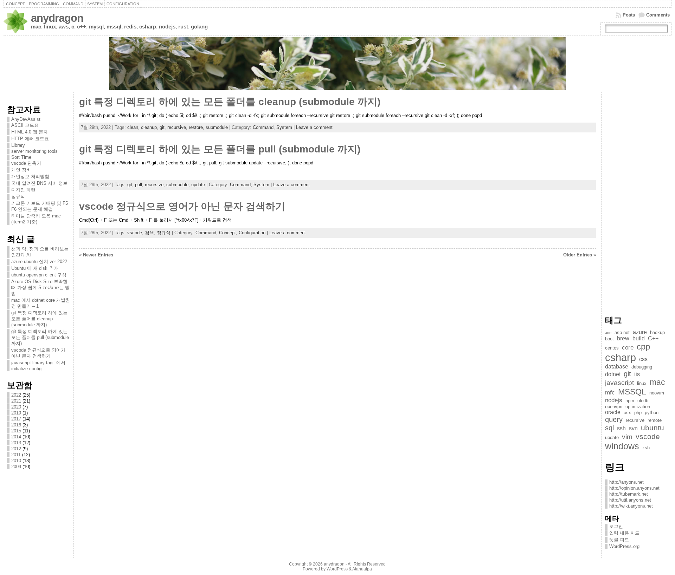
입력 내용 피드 (624, 533)
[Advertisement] (636, 201)
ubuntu (652, 428)
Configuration (252, 232)
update (198, 184)
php (638, 412)
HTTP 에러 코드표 (30, 138)
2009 (16, 466)
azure (640, 332)
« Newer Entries (96, 254)
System (284, 127)
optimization (637, 406)
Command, (264, 127)
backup (657, 332)
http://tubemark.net (628, 494)
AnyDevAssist (25, 119)
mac (657, 382)
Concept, (229, 232)
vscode (134, 232)
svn (633, 428)
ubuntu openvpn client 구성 (38, 274)
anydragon (57, 18)
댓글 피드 (619, 539)
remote (655, 420)
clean (132, 127)
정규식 (18, 196)
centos (612, 348)
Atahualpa (362, 569)
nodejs (613, 400)
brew (623, 338)
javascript (619, 382)
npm (629, 400)
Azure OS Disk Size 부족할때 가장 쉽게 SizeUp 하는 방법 (40, 287)
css (643, 359)
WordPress (337, 569)
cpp (643, 346)
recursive (176, 127)
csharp (620, 357)
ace (608, 333)
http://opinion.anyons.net (634, 488)
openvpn (613, 406)
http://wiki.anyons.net (631, 506)
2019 (16, 413)
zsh (646, 447)
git (162, 127)
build (638, 338)
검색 (149, 232)
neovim (656, 393)
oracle (613, 412)
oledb (642, 400)
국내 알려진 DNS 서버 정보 (39, 183)
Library (18, 145)
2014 (16, 436)
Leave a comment (314, 127)
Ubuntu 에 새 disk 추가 (34, 268)
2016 (16, 424)
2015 (16, 430)
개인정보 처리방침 (30, 176)
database (616, 367)
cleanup (149, 127)
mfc (610, 392)
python (651, 412)
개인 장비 (21, 169)
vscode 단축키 (26, 163)
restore (196, 127)
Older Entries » (579, 254)
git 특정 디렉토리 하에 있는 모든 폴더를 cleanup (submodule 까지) (39, 318)
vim (627, 436)
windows (622, 446)
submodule (217, 127)
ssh (621, 428)
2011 (16, 454)
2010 (16, 460)
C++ (653, 338)
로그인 (616, 526)
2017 (16, 419)
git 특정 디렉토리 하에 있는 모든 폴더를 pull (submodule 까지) (40, 337)
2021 (16, 401)
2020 (16, 407)
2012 (16, 448)
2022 (16, 395)
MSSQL (632, 391)
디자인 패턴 (23, 189)
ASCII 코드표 (25, 125)
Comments (658, 15)
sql (609, 428)
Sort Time (21, 157)
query (614, 419)
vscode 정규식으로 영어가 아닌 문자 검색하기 (182, 206)
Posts (629, 15)
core (628, 347)
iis (637, 374)
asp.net (622, 332)
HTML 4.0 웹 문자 (29, 132)
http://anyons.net (626, 482)
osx (627, 412)
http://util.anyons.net (630, 500)
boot (609, 338)
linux (642, 383)
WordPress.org (624, 546)
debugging (641, 367)
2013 (16, 442)
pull (138, 184)
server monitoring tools (34, 151)
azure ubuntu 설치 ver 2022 (39, 261)
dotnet (613, 374)
